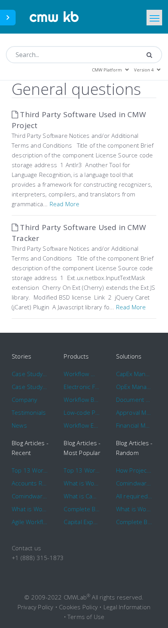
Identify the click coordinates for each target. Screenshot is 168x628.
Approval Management (134, 412)
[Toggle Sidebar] (8, 17)
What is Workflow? (30, 509)
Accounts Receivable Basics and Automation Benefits (30, 483)
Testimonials (29, 412)
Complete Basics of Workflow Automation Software (82, 509)
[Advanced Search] (149, 54)
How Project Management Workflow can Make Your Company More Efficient (134, 470)
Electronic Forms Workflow (82, 387)
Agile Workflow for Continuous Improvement (30, 522)
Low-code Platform (82, 412)
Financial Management (134, 425)
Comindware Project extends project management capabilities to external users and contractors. (134, 483)
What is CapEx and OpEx (82, 496)
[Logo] (54, 17)
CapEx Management (134, 374)
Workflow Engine (82, 425)
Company (24, 399)
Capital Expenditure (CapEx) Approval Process (82, 522)
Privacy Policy (36, 607)
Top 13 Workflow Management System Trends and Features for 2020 (30, 470)
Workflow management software (82, 374)
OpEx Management (134, 387)
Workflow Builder (82, 399)
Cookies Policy (78, 607)
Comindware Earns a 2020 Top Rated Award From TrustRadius (30, 496)
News (19, 425)
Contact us (26, 548)
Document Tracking (134, 399)
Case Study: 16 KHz (30, 387)
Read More (65, 204)
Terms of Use (86, 617)
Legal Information (127, 607)
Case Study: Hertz (30, 374)
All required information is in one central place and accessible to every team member (134, 496)
